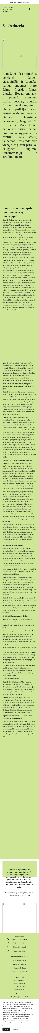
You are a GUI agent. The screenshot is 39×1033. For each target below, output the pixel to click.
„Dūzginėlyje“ (29, 488)
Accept (6, 1029)
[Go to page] (8, 951)
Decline (15, 1029)
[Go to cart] (28, 9)
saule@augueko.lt (19, 989)
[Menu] (34, 9)
